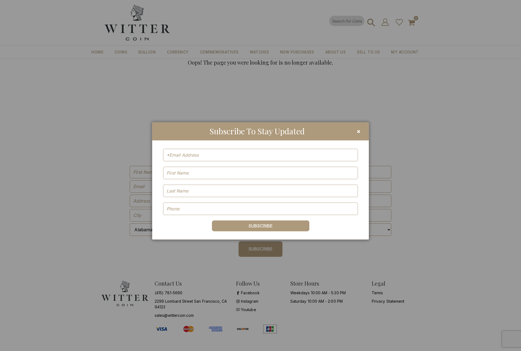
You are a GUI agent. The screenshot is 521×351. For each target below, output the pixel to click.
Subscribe (261, 226)
